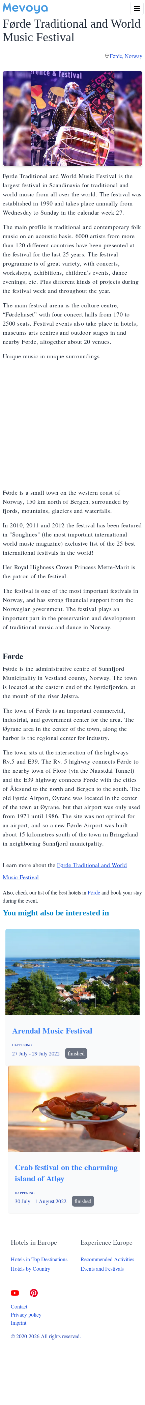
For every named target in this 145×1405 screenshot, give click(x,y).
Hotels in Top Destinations (39, 1259)
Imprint (18, 1322)
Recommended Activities (107, 1259)
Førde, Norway (126, 55)
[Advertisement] (72, 424)
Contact (19, 1306)
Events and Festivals (102, 1268)
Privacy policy (26, 1314)
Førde (94, 892)
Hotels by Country (30, 1268)
